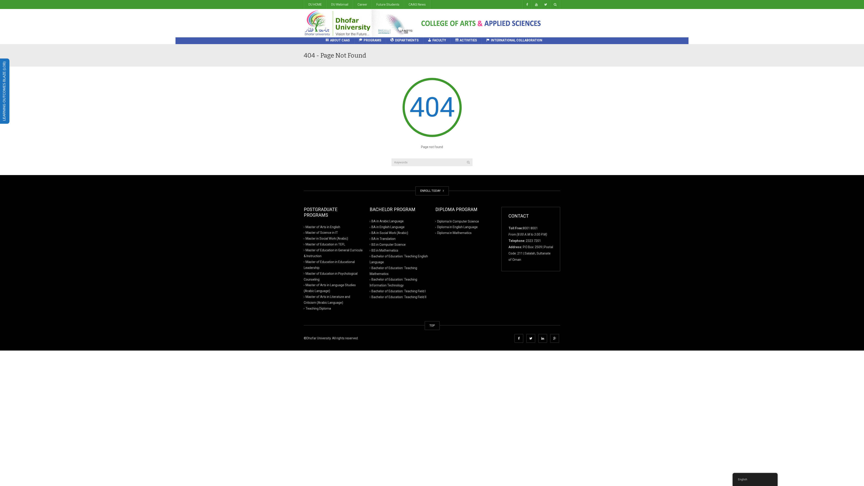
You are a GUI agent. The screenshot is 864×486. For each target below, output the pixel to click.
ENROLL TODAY (431, 190)
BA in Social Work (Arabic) (389, 233)
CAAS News (417, 4)
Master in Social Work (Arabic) (327, 238)
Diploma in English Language (457, 227)
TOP (432, 325)
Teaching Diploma (318, 308)
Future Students (387, 4)
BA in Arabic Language (387, 221)
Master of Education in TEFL (325, 244)
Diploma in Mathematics (454, 233)
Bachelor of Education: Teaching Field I (398, 291)
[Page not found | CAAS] (360, 23)
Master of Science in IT (322, 232)
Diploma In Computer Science (458, 221)
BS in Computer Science (388, 244)
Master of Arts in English (323, 227)
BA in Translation (383, 239)
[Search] (468, 162)
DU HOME (315, 4)
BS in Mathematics (384, 250)
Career (362, 4)
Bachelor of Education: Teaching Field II (398, 297)
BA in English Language (388, 227)
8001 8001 (530, 228)
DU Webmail (339, 4)
